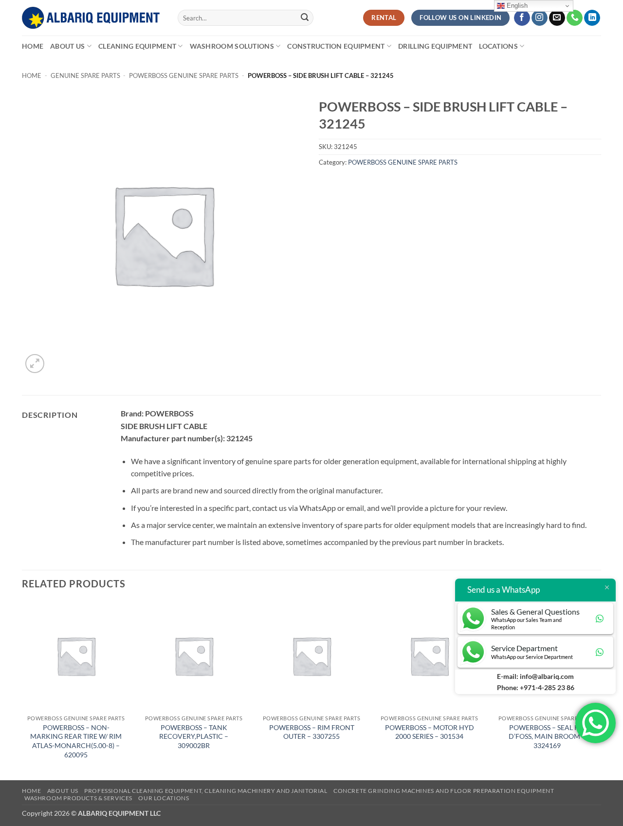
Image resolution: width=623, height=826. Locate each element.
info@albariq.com (547, 676)
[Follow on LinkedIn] (592, 18)
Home (32, 46)
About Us (67, 46)
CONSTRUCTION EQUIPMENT (336, 46)
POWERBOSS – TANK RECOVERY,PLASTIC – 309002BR (193, 736)
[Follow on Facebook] (522, 18)
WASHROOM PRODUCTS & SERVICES (78, 798)
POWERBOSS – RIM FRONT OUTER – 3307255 (311, 732)
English (516, 5)
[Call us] (575, 18)
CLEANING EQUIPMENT (137, 46)
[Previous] (22, 690)
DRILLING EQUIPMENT (435, 46)
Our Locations (163, 798)
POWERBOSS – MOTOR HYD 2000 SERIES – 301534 (429, 732)
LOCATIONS (498, 46)
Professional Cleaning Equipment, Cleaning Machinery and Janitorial (205, 790)
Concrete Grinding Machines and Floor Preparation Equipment (443, 790)
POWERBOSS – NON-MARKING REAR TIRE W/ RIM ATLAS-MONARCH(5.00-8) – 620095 (76, 741)
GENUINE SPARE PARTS (85, 75)
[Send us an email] (557, 18)
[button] (34, 363)
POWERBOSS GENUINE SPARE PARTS (183, 75)
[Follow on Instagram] (539, 18)
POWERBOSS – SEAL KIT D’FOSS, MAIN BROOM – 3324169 (547, 736)
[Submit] (304, 18)
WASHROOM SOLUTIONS (232, 46)
